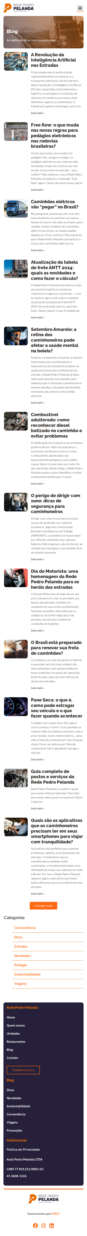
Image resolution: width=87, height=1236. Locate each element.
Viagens (20, 984)
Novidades (22, 956)
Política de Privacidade (23, 1149)
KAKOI (55, 1213)
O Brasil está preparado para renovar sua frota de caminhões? (56, 648)
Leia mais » (37, 113)
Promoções (14, 1130)
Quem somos (16, 1025)
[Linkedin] (51, 1225)
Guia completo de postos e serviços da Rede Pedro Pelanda (52, 777)
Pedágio (20, 965)
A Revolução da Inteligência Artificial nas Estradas (53, 60)
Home (11, 1017)
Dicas (18, 937)
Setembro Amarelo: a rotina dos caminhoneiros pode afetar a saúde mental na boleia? (54, 340)
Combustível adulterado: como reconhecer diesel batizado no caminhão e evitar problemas (56, 425)
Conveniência (25, 928)
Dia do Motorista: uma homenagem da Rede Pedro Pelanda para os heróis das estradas (55, 579)
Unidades (13, 1033)
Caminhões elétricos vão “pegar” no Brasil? (55, 204)
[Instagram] (43, 1225)
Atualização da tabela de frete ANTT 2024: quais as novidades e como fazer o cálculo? (54, 270)
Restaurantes (16, 1041)
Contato (12, 1058)
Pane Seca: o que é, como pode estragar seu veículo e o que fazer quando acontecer (56, 707)
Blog (10, 1049)
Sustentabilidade (27, 974)
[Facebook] (35, 1225)
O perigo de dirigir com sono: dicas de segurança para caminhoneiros (55, 503)
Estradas (21, 946)
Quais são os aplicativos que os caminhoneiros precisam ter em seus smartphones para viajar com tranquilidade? (57, 831)
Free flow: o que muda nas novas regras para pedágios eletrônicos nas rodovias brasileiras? (55, 135)
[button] (80, 7)
